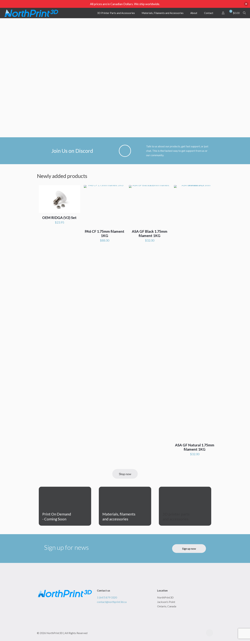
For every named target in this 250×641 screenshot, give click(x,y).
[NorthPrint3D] (31, 13)
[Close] (246, 4)
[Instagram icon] (201, 633)
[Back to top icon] (209, 632)
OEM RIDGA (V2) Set (59, 217)
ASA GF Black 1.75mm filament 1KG (149, 233)
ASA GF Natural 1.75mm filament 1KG (194, 447)
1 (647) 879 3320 (107, 597)
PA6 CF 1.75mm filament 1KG (104, 233)
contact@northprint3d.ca (112, 601)
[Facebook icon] (197, 633)
